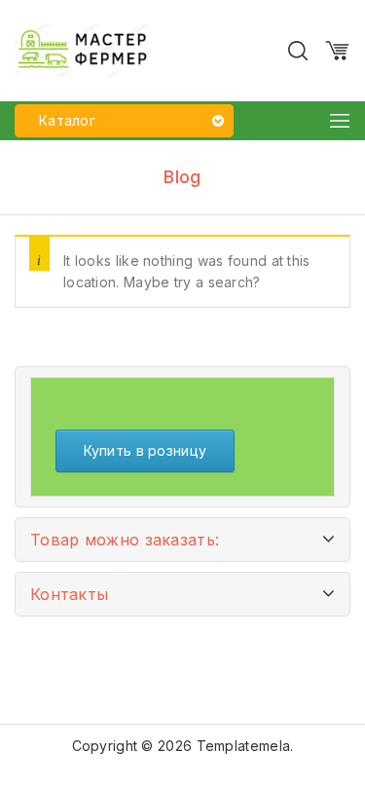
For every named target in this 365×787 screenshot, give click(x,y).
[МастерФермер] (83, 49)
